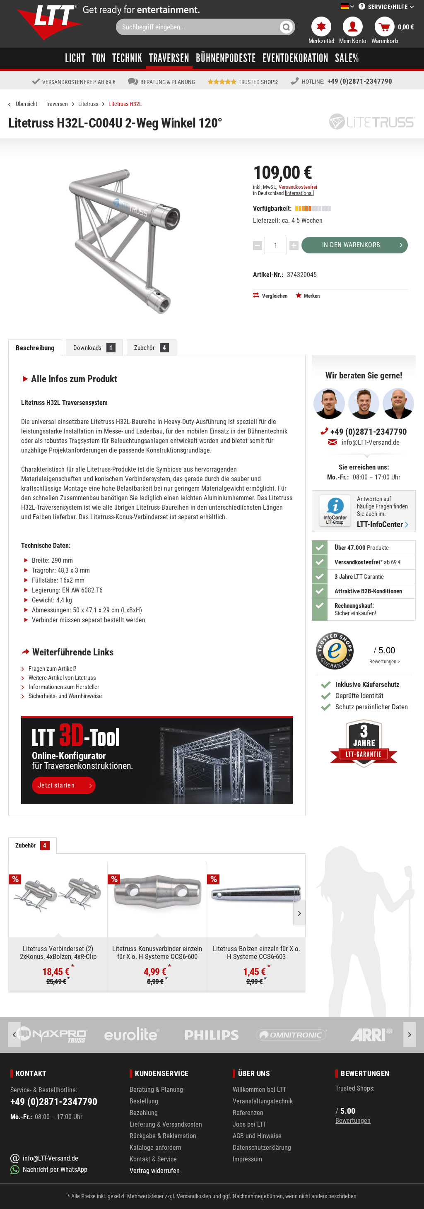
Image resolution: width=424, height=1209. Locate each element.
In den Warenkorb (351, 245)
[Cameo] (372, 1035)
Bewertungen (353, 1121)
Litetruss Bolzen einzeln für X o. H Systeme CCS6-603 (256, 952)
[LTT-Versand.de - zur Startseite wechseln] (50, 22)
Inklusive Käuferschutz (367, 684)
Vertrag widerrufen (155, 1171)
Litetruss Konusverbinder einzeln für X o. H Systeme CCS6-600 (157, 952)
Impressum (247, 1159)
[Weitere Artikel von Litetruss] (372, 121)
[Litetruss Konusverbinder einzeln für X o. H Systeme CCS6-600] (157, 895)
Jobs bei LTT (249, 1124)
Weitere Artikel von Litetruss (61, 678)
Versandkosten (194, 1196)
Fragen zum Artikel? (51, 668)
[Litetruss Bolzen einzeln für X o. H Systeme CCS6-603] (256, 895)
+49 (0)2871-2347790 (360, 81)
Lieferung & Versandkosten (166, 1124)
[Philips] (132, 1035)
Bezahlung (144, 1113)
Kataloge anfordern (155, 1147)
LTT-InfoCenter (380, 524)
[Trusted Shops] (333, 651)
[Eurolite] (53, 1035)
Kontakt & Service (153, 1159)
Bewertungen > (384, 661)
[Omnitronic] (212, 1035)
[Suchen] (286, 27)
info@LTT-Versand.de (371, 442)
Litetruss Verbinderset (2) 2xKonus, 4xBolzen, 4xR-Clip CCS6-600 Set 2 (58, 952)
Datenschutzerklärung (262, 1147)
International (299, 193)
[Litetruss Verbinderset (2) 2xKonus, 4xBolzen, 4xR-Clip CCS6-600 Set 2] (58, 895)
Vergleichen (274, 296)
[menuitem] (335, 7)
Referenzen (248, 1113)
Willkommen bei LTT (259, 1089)
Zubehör (150, 348)
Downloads (93, 348)
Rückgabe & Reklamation (163, 1136)
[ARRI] (292, 1035)
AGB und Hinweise (257, 1136)
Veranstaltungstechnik (263, 1101)
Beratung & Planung (156, 1089)
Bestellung (144, 1101)
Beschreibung (35, 348)
